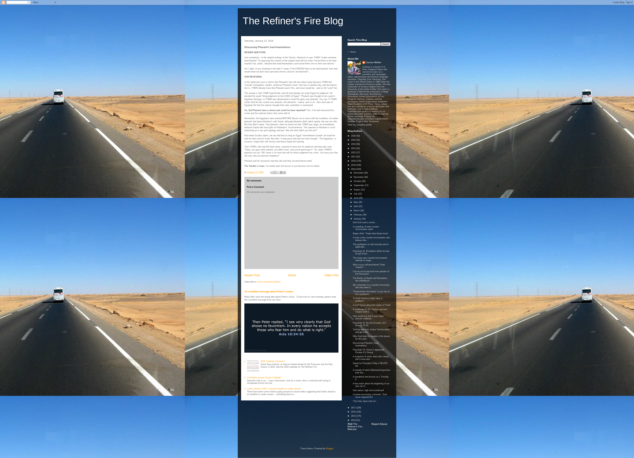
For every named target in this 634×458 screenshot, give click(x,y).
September (359, 185)
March (357, 210)
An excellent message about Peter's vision (268, 291)
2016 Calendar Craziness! (273, 361)
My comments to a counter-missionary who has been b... (371, 286)
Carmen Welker (373, 62)
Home (292, 275)
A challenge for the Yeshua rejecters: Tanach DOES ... (370, 310)
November (359, 177)
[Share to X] (278, 172)
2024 (353, 144)
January (358, 219)
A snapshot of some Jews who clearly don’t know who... (371, 357)
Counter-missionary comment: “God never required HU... (370, 395)
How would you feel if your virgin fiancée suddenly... (368, 317)
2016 (353, 412)
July (356, 193)
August (357, 189)
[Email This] (272, 172)
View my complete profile (360, 125)
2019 (353, 165)
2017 (353, 407)
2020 (353, 161)
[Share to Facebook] (281, 172)
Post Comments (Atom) (269, 282)
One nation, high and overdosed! (368, 390)
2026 (353, 136)
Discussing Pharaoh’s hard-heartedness (366, 344)
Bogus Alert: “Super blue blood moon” (370, 233)
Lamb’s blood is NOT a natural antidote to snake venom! (274, 388)
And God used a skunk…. (365, 222)
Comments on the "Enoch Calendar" (264, 377)
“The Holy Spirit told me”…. (366, 401)
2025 (353, 140)
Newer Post (252, 275)
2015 (353, 416)
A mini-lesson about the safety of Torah (371, 305)
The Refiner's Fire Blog (293, 20)
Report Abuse (379, 424)
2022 (353, 152)
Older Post (331, 275)
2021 (353, 156)
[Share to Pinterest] (284, 172)
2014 (353, 420)
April (356, 206)
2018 (353, 169)
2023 (353, 148)
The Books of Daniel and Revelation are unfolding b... (370, 279)
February (358, 214)
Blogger (329, 448)
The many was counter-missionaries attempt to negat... (370, 259)
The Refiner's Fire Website (355, 426)
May (356, 202)
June (356, 198)
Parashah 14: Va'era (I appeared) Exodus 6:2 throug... (368, 351)
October (358, 181)
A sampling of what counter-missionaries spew (366, 228)
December (359, 173)
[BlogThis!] (275, 172)
